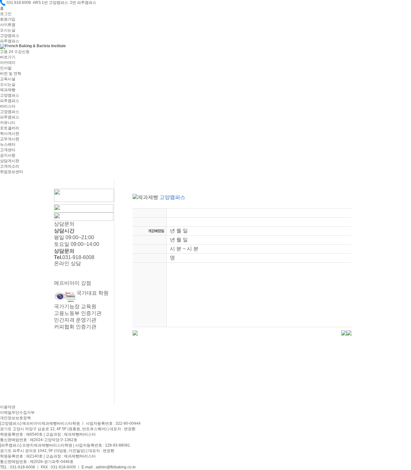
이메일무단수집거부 (17, 412)
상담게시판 (9, 161)
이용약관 (7, 407)
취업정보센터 (11, 172)
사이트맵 (7, 24)
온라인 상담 (67, 263)
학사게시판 (9, 133)
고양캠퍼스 (9, 35)
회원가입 (7, 19)
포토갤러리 (9, 128)
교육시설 (7, 79)
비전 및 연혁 (10, 73)
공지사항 (7, 155)
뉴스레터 (7, 144)
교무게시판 (9, 139)
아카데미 (7, 62)
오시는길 (7, 30)
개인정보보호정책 (15, 418)
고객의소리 (9, 166)
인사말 (6, 68)
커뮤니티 (7, 122)
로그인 (6, 14)
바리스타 (7, 106)
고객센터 (7, 150)
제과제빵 (7, 90)
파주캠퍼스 (9, 41)
